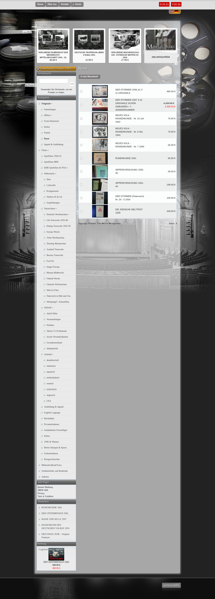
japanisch (51, 372)
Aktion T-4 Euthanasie (57, 331)
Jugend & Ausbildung (53, 144)
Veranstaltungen (54, 319)
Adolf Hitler (52, 313)
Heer (49, 179)
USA (49, 401)
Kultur (47, 127)
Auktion (45, 477)
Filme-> (45, 150)
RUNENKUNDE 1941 (125, 158)
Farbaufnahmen (51, 453)
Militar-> (48, 115)
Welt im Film (53, 290)
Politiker (50, 325)
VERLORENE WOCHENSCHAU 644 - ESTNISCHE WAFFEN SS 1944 (125, 55)
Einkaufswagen (47, 68)
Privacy (41, 493)
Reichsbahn (49, 418)
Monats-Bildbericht (55, 273)
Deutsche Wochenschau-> (58, 214)
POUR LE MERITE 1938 (89, 52)
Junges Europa (53, 267)
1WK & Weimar (51, 442)
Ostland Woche (53, 278)
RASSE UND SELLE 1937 (54, 519)
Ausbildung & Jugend (53, 407)
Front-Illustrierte (51, 121)
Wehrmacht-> (50, 173)
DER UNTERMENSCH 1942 (55, 513)
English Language (52, 412)
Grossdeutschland (54, 342)
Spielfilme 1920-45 (52, 156)
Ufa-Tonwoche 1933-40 (57, 220)
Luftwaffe (51, 185)
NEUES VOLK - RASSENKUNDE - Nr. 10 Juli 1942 (129, 118)
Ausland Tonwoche (55, 249)
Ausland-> (48, 354)
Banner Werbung (45, 487)
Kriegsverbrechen (52, 459)
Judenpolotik (52, 348)
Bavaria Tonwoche (55, 255)
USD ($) (176, 4)
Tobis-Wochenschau (55, 238)
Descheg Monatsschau (56, 243)
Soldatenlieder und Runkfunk (55, 471)
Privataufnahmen (51, 424)
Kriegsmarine (53, 191)
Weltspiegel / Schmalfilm (58, 302)
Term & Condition (45, 496)
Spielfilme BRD (51, 162)
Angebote (43, 549)
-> (47, 103)
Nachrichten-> (50, 208)
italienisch (51, 366)
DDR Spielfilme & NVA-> (56, 168)
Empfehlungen (45, 25)
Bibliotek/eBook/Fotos (52, 465)
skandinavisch (53, 360)
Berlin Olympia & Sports (55, 447)
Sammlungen (50, 109)
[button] (40, 4)
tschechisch (52, 389)
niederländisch (53, 377)
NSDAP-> (48, 308)
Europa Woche (53, 232)
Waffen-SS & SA (54, 197)
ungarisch (51, 395)
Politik (47, 133)
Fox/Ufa (50, 261)
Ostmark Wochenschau (57, 284)
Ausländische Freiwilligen (55, 430)
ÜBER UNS (43, 490)
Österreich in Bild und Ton (59, 296)
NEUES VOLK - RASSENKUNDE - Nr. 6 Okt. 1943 (129, 131)
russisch (50, 383)
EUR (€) (164, 4)
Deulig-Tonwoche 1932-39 (59, 226)
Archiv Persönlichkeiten (57, 337)
